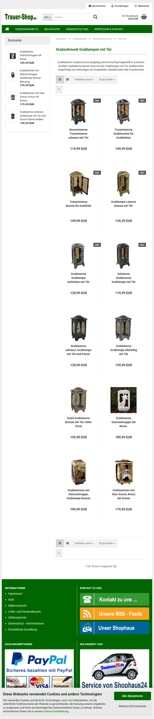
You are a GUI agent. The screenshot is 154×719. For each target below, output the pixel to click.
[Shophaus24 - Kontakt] (114, 599)
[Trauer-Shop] (20, 17)
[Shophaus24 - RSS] (114, 613)
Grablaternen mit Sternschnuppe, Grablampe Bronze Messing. (78, 494)
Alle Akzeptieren (132, 696)
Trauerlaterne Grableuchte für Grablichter (123, 133)
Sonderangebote (26, 29)
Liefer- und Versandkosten (24, 611)
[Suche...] (95, 17)
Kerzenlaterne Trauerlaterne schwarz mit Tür (78, 133)
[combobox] (84, 80)
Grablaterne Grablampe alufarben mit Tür (78, 277)
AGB (11, 599)
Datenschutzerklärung (55, 711)
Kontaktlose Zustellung (22, 629)
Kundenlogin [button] (121, 6)
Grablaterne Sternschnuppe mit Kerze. (123, 422)
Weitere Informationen (132, 706)
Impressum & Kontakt (108, 29)
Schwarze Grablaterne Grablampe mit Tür (124, 277)
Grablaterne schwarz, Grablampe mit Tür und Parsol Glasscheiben (78, 350)
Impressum (15, 593)
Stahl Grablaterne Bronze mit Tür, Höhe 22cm (78, 422)
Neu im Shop (52, 29)
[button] (97, 6)
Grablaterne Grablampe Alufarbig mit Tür (123, 350)
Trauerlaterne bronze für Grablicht (78, 203)
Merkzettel (143, 6)
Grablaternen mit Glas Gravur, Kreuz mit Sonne (123, 494)
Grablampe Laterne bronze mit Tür (123, 203)
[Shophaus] (114, 627)
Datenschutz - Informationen (26, 623)
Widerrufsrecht (17, 605)
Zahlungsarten (17, 617)
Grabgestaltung (77, 29)
